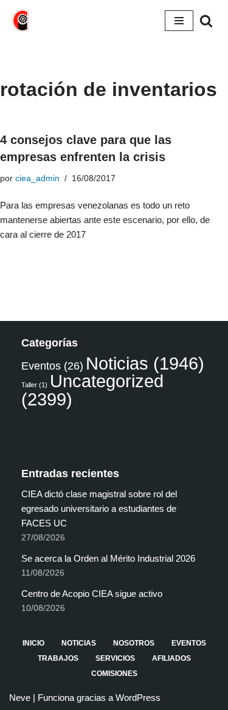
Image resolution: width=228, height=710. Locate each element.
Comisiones (114, 673)
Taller (34, 384)
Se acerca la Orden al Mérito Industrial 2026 (108, 558)
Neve (19, 697)
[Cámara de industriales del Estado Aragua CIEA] (21, 21)
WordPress (138, 697)
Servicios (115, 658)
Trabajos (58, 658)
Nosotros (133, 643)
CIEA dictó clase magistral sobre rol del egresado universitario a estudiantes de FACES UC (99, 508)
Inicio (33, 643)
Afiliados (171, 658)
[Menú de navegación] (179, 20)
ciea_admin (37, 178)
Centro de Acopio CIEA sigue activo (91, 593)
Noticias (145, 363)
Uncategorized (92, 390)
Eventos (52, 366)
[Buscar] (206, 20)
